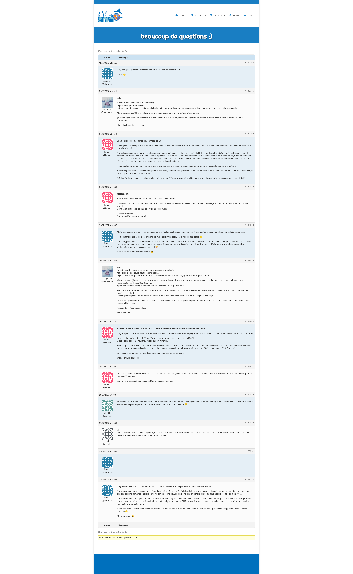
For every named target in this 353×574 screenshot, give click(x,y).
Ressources (219, 15)
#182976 (249, 479)
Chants (236, 15)
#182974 (249, 422)
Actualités (200, 15)
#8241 (251, 451)
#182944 (249, 394)
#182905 (249, 321)
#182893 (249, 260)
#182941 (249, 366)
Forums (183, 15)
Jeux (250, 15)
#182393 (249, 62)
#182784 (249, 133)
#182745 (249, 91)
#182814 (249, 225)
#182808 (249, 186)
